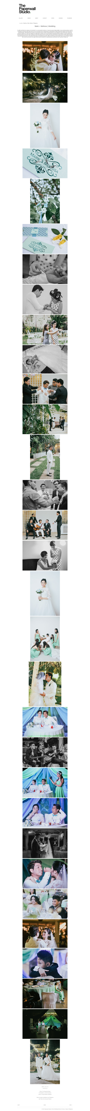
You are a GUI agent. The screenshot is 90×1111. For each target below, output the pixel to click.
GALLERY (21, 18)
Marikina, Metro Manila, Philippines (30, 23)
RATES (52, 18)
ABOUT (36, 18)
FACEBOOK (69, 18)
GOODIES (61, 18)
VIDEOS (29, 18)
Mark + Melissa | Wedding (45, 26)
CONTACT (45, 18)
